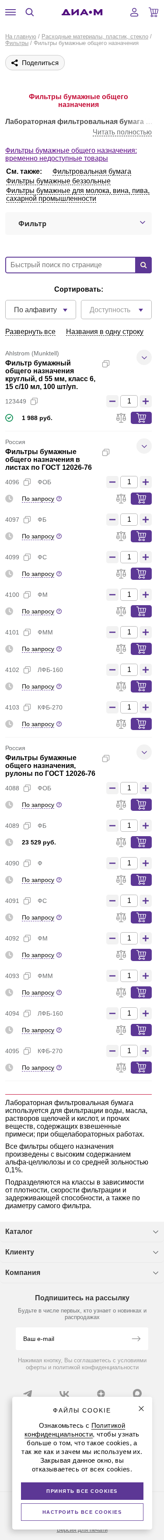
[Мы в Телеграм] (27, 1393)
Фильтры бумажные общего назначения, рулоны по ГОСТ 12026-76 (50, 765)
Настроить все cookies (82, 1512)
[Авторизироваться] (134, 12)
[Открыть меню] (10, 12)
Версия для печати (82, 1529)
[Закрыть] (141, 1408)
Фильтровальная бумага (91, 171)
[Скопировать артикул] (34, 401)
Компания (22, 1272)
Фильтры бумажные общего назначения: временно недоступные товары (71, 154)
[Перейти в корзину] (153, 12)
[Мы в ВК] (64, 1393)
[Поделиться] (120, 363)
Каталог (19, 1231)
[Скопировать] (106, 363)
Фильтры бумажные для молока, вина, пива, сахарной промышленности (78, 194)
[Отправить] (136, 1339)
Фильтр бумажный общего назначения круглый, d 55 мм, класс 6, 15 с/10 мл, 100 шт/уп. (50, 374)
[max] (137, 1393)
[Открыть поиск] (29, 12)
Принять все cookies (82, 1491)
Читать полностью (122, 132)
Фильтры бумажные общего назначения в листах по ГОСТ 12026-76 (48, 459)
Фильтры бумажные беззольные (58, 181)
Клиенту (19, 1252)
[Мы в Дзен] (101, 1393)
